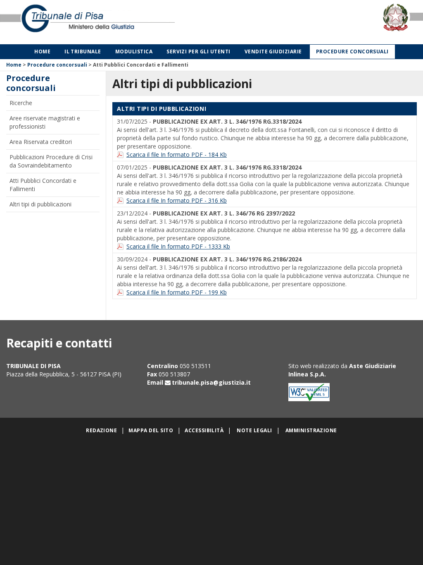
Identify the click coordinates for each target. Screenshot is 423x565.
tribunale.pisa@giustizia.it (211, 382)
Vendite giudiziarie (273, 51)
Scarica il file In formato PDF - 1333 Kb (178, 246)
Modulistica (133, 51)
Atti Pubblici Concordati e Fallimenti (43, 185)
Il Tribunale (82, 51)
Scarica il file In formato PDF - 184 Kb (176, 154)
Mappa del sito (150, 430)
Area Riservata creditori (41, 142)
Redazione (101, 430)
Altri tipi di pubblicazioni (40, 204)
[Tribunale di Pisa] (88, 22)
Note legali (254, 430)
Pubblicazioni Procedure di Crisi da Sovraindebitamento (51, 161)
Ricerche (21, 103)
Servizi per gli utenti (198, 51)
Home (42, 51)
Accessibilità (204, 430)
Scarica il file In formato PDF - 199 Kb (176, 292)
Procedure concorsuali (352, 51)
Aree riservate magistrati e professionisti (45, 122)
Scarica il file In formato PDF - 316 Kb (176, 200)
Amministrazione (311, 430)
